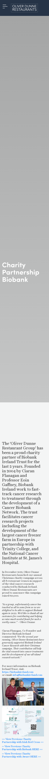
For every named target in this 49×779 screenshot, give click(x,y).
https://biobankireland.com (17, 672)
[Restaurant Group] (24, 8)
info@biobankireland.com (27, 675)
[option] (24, 207)
